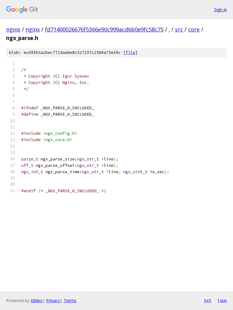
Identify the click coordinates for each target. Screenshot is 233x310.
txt (207, 300)
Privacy (53, 300)
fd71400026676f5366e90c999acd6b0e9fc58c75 (104, 29)
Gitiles (36, 300)
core (194, 29)
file (130, 52)
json (222, 300)
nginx (13, 29)
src (179, 29)
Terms (70, 300)
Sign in (220, 9)
